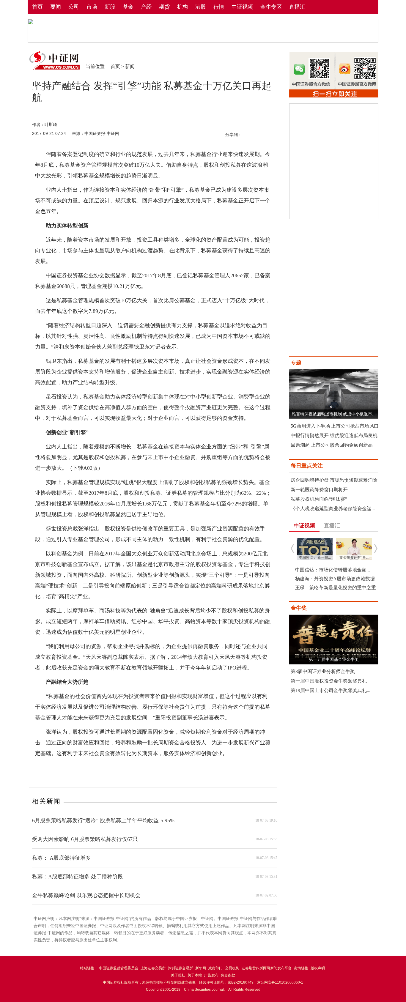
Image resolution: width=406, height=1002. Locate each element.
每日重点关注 (307, 466)
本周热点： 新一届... (315, 557)
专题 (296, 362)
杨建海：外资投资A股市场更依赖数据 (335, 578)
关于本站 (195, 975)
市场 (91, 7)
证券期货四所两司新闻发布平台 (267, 968)
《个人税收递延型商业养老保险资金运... (333, 508)
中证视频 (242, 7)
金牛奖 (299, 608)
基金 (128, 7)
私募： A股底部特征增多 (61, 858)
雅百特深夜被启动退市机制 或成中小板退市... (334, 414)
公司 (73, 7)
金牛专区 (271, 7)
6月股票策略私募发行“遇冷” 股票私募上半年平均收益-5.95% (103, 820)
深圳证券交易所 (180, 968)
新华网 (200, 968)
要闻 (55, 7)
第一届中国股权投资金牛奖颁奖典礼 (329, 680)
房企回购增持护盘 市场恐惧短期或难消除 (334, 480)
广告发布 (211, 975)
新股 (110, 7)
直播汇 (297, 7)
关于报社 (178, 975)
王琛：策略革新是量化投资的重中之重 (335, 587)
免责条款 (228, 975)
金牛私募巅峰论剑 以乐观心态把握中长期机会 (86, 895)
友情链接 (301, 968)
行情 (218, 7)
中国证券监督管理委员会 (118, 968)
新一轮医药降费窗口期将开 (319, 489)
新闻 (130, 66)
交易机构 (232, 968)
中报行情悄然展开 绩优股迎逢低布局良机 (334, 435)
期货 (164, 7)
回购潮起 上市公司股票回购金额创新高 (332, 445)
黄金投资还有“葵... (354, 557)
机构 (182, 7)
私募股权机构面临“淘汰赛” (319, 499)
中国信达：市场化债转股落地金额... (332, 569)
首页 (37, 7)
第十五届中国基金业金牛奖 (334, 659)
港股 (200, 7)
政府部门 (215, 968)
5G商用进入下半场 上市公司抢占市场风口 (335, 425)
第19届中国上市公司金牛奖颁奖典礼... (330, 690)
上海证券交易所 (153, 968)
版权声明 (318, 968)
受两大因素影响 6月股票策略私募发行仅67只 (85, 839)
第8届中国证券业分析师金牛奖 (323, 671)
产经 (146, 7)
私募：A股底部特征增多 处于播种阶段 (77, 877)
